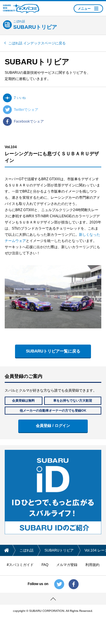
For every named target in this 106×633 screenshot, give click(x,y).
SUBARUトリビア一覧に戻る (53, 351)
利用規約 (92, 565)
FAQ (45, 565)
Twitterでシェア (26, 110)
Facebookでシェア (29, 121)
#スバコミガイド (20, 565)
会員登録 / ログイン (53, 425)
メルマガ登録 (66, 565)
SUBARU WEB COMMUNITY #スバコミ (21, 9)
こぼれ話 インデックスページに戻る (37, 43)
